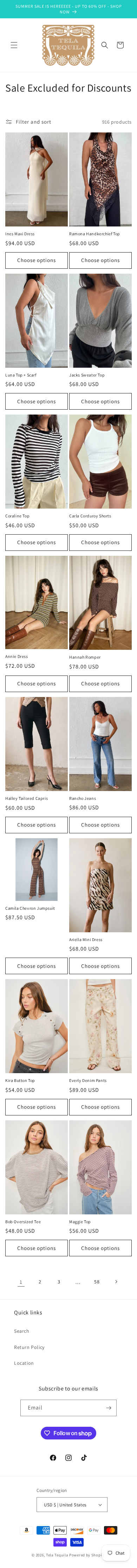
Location (24, 1363)
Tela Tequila (57, 1555)
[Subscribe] (108, 1408)
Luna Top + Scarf (21, 375)
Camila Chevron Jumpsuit (30, 908)
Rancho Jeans (82, 798)
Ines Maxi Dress (20, 233)
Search (22, 1331)
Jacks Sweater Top (87, 375)
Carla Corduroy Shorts (90, 515)
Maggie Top (80, 1221)
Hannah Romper (85, 657)
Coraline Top (17, 515)
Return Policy (29, 1347)
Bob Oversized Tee (23, 1221)
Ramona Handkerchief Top (94, 233)
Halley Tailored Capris (26, 798)
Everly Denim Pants (88, 1080)
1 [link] (21, 1281)
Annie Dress (16, 656)
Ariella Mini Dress (86, 939)
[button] (14, 45)
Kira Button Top (20, 1080)
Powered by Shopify (87, 1555)
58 (96, 1281)
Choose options (36, 260)
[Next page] (116, 1281)
